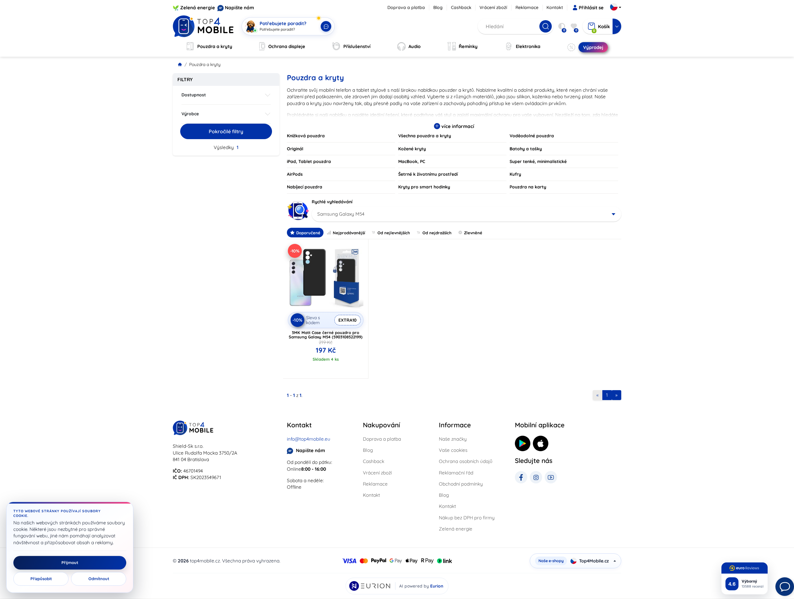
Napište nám (239, 8)
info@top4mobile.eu (308, 439)
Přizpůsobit (41, 578)
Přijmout (69, 562)
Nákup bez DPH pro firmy (467, 518)
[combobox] (467, 214)
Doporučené (308, 232)
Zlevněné (473, 232)
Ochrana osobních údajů (466, 461)
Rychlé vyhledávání (332, 202)
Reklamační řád (456, 473)
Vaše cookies (453, 450)
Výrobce (190, 114)
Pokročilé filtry (226, 131)
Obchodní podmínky (461, 484)
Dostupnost (193, 95)
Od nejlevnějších (393, 232)
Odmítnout (98, 578)
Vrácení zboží (493, 7)
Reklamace (526, 7)
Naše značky (453, 439)
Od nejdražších (437, 232)
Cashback (461, 7)
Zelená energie (197, 8)
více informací (457, 126)
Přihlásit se (591, 8)
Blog (438, 7)
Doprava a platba (406, 7)
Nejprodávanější (349, 232)
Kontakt (554, 7)
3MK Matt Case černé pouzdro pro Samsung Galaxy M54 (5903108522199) (326, 334)
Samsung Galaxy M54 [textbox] (340, 214)
